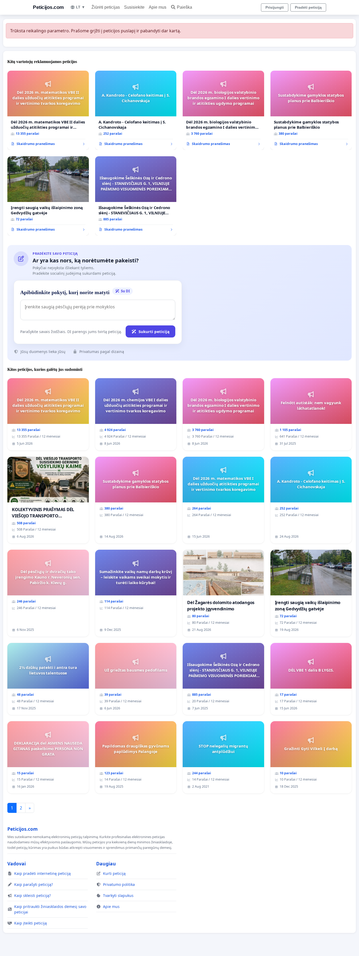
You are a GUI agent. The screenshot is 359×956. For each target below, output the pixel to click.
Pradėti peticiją (308, 7)
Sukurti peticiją (154, 331)
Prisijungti (274, 7)
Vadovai (16, 863)
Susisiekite (134, 7)
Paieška (184, 7)
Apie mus (157, 7)
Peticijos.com (48, 7)
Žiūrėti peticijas (105, 7)
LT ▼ (80, 7)
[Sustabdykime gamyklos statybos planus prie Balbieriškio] (311, 110)
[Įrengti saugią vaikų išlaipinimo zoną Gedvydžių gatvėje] (48, 196)
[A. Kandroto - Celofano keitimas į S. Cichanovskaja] (136, 110)
